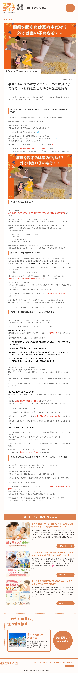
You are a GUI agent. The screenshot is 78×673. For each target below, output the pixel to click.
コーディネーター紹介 (59, 662)
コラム (39, 662)
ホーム (34, 662)
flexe (50, 662)
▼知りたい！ (18, 71)
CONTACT (69, 666)
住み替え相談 (70, 662)
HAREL (45, 662)
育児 (36, 71)
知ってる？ (29, 71)
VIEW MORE (64, 546)
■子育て (9, 71)
